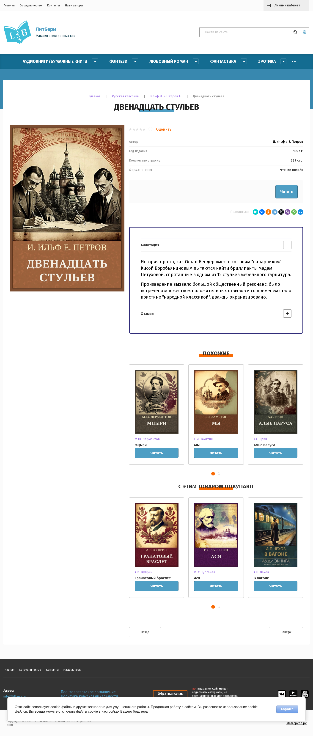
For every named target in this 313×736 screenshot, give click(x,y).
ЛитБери (46, 29)
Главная (9, 5)
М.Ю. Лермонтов (147, 439)
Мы (197, 445)
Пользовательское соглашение (88, 692)
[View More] (294, 61)
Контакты (53, 5)
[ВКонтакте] (262, 212)
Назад (145, 632)
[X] (281, 212)
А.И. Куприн (143, 572)
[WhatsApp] (294, 212)
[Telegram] (274, 212)
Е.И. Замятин (203, 439)
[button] (213, 473)
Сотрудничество (31, 5)
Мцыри (141, 445)
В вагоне (261, 578)
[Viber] (287, 212)
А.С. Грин (260, 439)
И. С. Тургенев (204, 572)
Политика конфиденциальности (89, 696)
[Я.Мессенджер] (255, 212)
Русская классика (125, 96)
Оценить (163, 129)
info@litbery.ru (14, 696)
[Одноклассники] (268, 212)
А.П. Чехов (261, 572)
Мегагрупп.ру (296, 723)
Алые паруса (264, 445)
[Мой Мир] (300, 212)
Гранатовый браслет (153, 578)
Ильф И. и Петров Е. (165, 96)
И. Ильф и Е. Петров (288, 142)
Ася (197, 578)
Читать (286, 191)
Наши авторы (74, 5)
